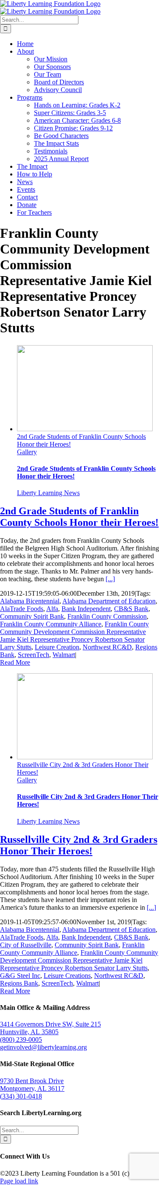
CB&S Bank (131, 608)
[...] (110, 578)
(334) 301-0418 (21, 1096)
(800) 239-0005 (21, 1039)
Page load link (19, 1181)
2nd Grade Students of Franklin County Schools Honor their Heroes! (79, 516)
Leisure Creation (57, 647)
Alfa (52, 608)
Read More (15, 662)
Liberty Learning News (48, 492)
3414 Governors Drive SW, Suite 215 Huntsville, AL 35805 (50, 1028)
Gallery (27, 452)
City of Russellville (25, 945)
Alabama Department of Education (109, 601)
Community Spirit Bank (32, 616)
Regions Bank (19, 983)
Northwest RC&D (107, 647)
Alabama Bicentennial (29, 601)
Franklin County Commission (107, 616)
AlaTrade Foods (21, 608)
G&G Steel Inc (20, 975)
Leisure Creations (67, 975)
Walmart (64, 654)
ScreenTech (33, 654)
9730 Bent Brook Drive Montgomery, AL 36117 (32, 1084)
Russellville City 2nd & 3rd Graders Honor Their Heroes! (78, 845)
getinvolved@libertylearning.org (43, 1047)
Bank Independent (86, 608)
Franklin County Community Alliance (50, 624)
